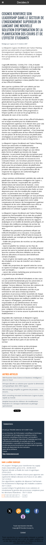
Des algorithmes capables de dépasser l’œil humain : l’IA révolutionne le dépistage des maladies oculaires (22, 482)
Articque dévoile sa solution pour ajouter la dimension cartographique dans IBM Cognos (23, 384)
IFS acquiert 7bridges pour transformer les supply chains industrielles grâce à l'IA (21, 466)
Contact (23, 532)
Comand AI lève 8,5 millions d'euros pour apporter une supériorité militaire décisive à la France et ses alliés (23, 475)
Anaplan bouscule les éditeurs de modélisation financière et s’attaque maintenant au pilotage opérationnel (20, 403)
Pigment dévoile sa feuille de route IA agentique (20, 470)
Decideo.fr (23, 2)
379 (24, 496)
